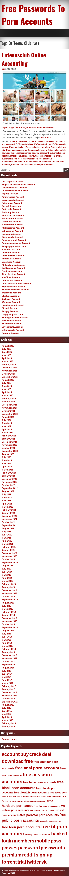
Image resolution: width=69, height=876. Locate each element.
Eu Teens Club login (24, 144)
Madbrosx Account (11, 249)
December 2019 (9, 590)
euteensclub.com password (38, 162)
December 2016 (9, 692)
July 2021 (6, 531)
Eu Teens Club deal (36, 141)
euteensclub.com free (12, 159)
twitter (34, 862)
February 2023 (9, 473)
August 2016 (8, 705)
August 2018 (8, 630)
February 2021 (9, 547)
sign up (44, 854)
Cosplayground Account (14, 240)
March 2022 (7, 507)
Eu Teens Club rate (43, 144)
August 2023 (8, 454)
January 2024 (8, 439)
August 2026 (8, 346)
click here (46, 137)
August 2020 (8, 565)
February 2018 (9, 649)
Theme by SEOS (8, 873)
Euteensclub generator (16, 150)
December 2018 (9, 618)
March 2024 (7, 432)
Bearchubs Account (11, 262)
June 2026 (7, 352)
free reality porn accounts (50, 821)
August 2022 (8, 491)
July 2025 (6, 383)
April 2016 (7, 717)
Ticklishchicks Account (13, 274)
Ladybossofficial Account (14, 187)
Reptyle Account (10, 194)
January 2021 (8, 550)
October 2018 (8, 624)
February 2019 (9, 612)
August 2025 (8, 380)
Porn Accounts (9, 739)
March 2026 (7, 361)
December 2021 (9, 516)
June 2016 (7, 711)
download (13, 761)
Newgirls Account (10, 333)
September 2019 (10, 599)
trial (21, 862)
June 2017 (7, 674)
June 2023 (7, 460)
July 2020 (6, 569)
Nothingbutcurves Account (15, 317)
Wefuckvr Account (11, 302)
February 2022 (9, 510)
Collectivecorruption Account (16, 283)
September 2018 (10, 627)
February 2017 (9, 686)
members (24, 840)
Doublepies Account (12, 280)
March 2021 (7, 544)
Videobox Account (11, 252)
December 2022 (9, 479)
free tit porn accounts (44, 164)
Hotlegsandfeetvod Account (15, 289)
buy (24, 754)
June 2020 (7, 572)
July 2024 (6, 420)
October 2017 (8, 661)
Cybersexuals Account (13, 330)
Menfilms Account (11, 277)
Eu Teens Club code (18, 141)
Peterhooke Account (12, 203)
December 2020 (9, 553)
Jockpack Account (11, 299)
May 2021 (6, 538)
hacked (59, 833)
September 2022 (10, 488)
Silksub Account (10, 308)
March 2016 (7, 720)
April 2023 (7, 466)
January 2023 (8, 476)
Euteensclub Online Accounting (24, 59)
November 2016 (9, 695)
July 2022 (6, 494)
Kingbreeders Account (13, 197)
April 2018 (7, 643)
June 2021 (7, 535)
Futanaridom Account (12, 218)
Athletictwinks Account (13, 265)
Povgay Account (10, 311)
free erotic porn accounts (24, 797)
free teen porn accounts (22, 164)
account (11, 754)
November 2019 (9, 593)
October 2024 (8, 411)
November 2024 (9, 408)
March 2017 (7, 683)
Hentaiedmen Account (13, 305)
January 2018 (8, 652)
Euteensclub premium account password (30, 153)
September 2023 (10, 451)
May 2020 (6, 575)
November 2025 (9, 371)
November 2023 (9, 445)
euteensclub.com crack (50, 156)
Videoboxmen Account (13, 255)
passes (9, 847)
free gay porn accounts (36, 801)
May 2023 (6, 463)
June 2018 (7, 637)
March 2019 (7, 609)
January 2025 (8, 401)
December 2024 (9, 405)
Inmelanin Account (11, 234)
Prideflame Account (11, 258)
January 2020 (8, 587)
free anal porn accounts (38, 768)
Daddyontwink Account (13, 268)
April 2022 (7, 504)
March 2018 (7, 646)
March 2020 (7, 581)
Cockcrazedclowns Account (15, 190)
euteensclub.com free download (37, 159)
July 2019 (6, 606)
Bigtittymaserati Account (14, 286)
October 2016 (8, 698)
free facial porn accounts (48, 796)
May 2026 (6, 355)
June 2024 (7, 423)
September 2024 (10, 414)
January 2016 (8, 726)
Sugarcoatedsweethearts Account (18, 184)
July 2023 (6, 457)
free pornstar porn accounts (39, 815)
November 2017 (9, 658)
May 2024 (6, 426)
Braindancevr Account (13, 215)
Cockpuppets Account (13, 181)
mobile (42, 840)
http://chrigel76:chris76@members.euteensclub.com (28, 127)
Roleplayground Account (14, 246)
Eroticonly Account (11, 209)
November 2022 (9, 482)
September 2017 (10, 664)
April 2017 (7, 680)
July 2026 (6, 349)
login (7, 840)
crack (35, 754)
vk (44, 862)
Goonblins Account (11, 221)
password (29, 847)
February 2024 (9, 436)
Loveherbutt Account (12, 327)
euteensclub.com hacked (13, 162)
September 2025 (10, 377)
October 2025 (8, 374)
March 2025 (7, 395)
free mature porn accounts (42, 810)
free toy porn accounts (37, 834)
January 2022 (8, 513)
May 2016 (6, 714)
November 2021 (9, 519)
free (28, 761)
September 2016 (10, 702)
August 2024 (8, 417)
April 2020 (7, 578)
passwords (53, 847)
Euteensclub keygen (37, 150)
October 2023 (8, 448)
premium (12, 854)
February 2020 (9, 584)
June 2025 (7, 386)
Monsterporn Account (12, 224)
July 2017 (6, 671)
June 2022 (7, 497)
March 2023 (7, 470)
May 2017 (6, 677)
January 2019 (8, 615)
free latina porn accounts (49, 806)
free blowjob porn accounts (31, 792)
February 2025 (9, 398)
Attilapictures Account (13, 228)
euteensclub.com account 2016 (24, 156)
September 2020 (10, 562)
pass (56, 840)
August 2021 (8, 528)
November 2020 (9, 556)
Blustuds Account (10, 296)
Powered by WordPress (55, 870)
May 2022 (6, 500)
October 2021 (8, 522)
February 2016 (9, 723)
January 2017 (8, 689)
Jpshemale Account (11, 320)
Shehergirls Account (12, 323)
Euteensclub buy (17, 147)
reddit (28, 854)
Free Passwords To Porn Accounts (33, 14)
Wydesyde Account (11, 293)
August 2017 (8, 668)
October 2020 (8, 559)
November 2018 (9, 621)
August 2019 (8, 603)
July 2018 (6, 634)
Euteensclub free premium (38, 147)
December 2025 (9, 367)
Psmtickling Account (12, 271)
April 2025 (7, 392)
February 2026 (9, 364)
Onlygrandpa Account (12, 314)
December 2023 (9, 442)
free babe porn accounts (39, 782)
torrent (9, 862)
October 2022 (8, 485)
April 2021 (7, 541)
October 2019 (8, 596)
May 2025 (6, 389)
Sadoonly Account (11, 212)
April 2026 (7, 358)
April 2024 (7, 429)
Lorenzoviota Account (13, 200)
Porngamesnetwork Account (16, 243)
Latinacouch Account (12, 231)
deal (46, 754)
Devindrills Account (11, 206)
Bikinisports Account (12, 237)
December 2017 (9, 655)
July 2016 (6, 708)
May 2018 (6, 640)
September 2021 (10, 525)
